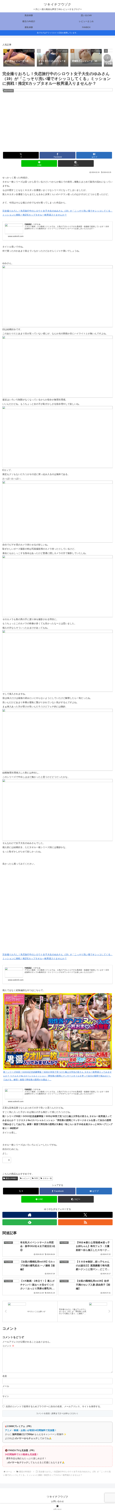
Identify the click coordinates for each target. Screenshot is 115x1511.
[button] (107, 58)
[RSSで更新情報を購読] (85, 1222)
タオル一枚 (47, 1178)
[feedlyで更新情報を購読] (29, 1222)
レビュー (25, 1178)
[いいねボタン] (5, 1160)
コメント (8, 1346)
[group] (19, 58)
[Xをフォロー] (85, 1215)
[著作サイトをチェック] (29, 1215)
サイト (5, 1396)
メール (5, 1386)
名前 (4, 1376)
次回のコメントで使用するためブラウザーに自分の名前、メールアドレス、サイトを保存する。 (54, 1406)
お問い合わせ (57, 1501)
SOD (36, 1178)
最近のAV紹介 (11, 1178)
